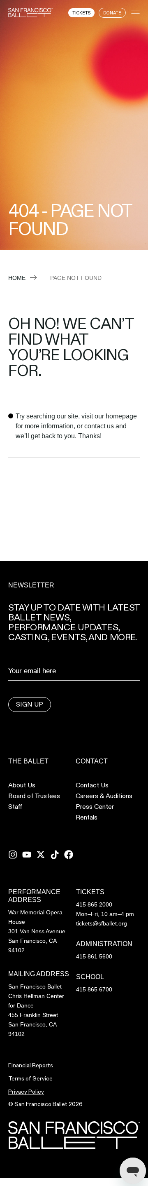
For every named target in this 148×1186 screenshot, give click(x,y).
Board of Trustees (34, 796)
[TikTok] (54, 854)
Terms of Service (30, 1078)
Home (16, 278)
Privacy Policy (26, 1091)
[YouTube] (26, 854)
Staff (15, 806)
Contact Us (92, 785)
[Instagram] (12, 854)
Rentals (86, 817)
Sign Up (29, 704)
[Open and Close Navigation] (135, 12)
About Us (21, 785)
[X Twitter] (40, 854)
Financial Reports (30, 1065)
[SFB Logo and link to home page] (30, 12)
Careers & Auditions (104, 796)
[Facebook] (68, 854)
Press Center (95, 806)
